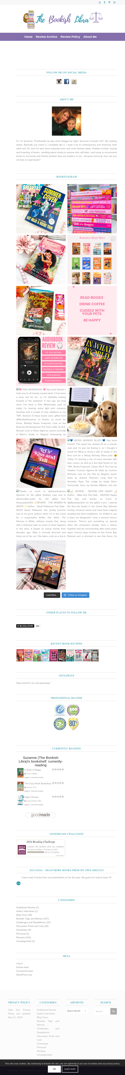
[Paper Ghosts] (20, 804)
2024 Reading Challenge (40, 842)
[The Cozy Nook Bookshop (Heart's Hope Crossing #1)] (20, 790)
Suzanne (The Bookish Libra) (39, 846)
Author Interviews (25, 911)
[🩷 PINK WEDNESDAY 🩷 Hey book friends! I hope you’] (41, 412)
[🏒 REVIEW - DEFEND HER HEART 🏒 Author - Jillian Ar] (92, 514)
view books (60, 855)
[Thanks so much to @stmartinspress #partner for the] (41, 514)
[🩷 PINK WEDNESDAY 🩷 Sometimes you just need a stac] (92, 208)
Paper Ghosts (31, 797)
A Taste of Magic (32, 770)
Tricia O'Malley (32, 774)
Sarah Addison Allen (34, 801)
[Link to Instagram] (114, 2)
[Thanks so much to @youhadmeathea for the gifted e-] (41, 565)
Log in (19, 963)
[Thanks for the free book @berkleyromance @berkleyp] (41, 208)
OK (54, 1069)
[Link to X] (99, 2)
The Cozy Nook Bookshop (37, 783)
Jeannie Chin (31, 787)
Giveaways (22, 929)
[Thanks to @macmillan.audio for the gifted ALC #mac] (41, 361)
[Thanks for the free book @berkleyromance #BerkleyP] (41, 259)
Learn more (70, 1069)
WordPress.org (24, 974)
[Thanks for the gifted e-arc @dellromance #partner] (41, 463)
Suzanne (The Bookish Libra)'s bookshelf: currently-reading (41, 761)
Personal (20, 933)
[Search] (100, 37)
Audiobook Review (25, 907)
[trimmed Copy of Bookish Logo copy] (63, 19)
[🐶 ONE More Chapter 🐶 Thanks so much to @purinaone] (92, 412)
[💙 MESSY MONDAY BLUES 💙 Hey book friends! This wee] (92, 463)
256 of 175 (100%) (52, 852)
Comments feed (24, 971)
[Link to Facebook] (104, 2)
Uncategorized (23, 941)
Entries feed (22, 967)
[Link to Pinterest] (109, 2)
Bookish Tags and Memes (29, 918)
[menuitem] (28, 37)
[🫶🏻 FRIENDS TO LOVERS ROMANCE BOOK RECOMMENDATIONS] (92, 259)
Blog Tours (21, 915)
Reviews (20, 937)
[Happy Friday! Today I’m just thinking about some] (92, 310)
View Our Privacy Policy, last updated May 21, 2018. (19, 1014)
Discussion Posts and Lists (30, 926)
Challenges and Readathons (31, 922)
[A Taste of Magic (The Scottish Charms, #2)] (20, 777)
